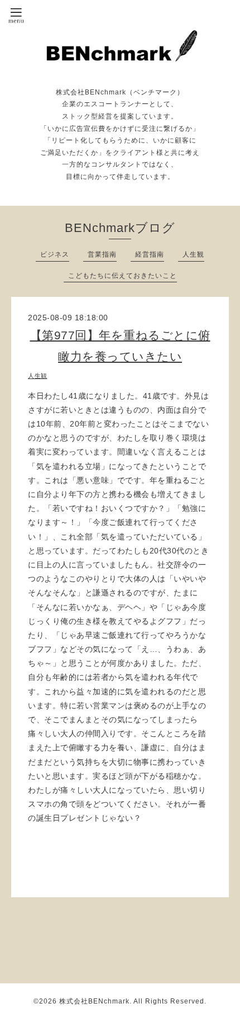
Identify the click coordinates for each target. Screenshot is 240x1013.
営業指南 (102, 254)
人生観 (193, 254)
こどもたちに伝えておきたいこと (122, 276)
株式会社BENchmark (94, 1001)
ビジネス (54, 254)
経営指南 (149, 254)
